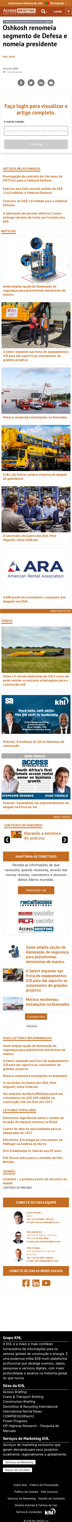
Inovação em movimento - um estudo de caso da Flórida (40, 841)
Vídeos (6, 621)
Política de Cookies (26, 1491)
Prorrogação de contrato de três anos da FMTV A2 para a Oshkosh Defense (32, 178)
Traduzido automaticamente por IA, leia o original (28, 21)
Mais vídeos (62, 817)
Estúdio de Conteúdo (51, 1498)
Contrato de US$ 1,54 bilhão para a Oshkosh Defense (35, 203)
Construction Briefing (19, 1401)
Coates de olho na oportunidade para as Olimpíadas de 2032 (32, 1140)
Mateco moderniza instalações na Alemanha (35, 417)
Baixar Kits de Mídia (17, 1470)
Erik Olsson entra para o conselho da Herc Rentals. (33, 1169)
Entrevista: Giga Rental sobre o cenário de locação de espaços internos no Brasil (33, 1129)
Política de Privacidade (44, 1485)
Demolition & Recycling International (30, 1406)
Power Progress (15, 1421)
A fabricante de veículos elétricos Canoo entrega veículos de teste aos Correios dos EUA (34, 217)
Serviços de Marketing (19, 1462)
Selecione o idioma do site (25, 3)
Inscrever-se (36, 900)
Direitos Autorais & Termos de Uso (36, 1505)
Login (57, 11)
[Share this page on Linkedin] (41, 82)
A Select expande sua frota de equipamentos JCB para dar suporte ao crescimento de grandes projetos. (36, 355)
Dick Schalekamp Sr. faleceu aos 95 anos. (32, 1160)
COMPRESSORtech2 (18, 1416)
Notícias (8, 231)
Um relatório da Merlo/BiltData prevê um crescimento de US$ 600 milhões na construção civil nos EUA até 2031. (33, 1107)
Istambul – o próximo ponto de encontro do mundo (35, 1191)
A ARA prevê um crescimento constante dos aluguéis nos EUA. (34, 599)
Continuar (36, 144)
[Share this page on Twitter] (31, 82)
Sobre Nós (20, 1485)
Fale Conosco (49, 1491)
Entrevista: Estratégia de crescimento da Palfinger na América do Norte (32, 1151)
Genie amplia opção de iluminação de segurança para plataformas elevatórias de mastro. (34, 290)
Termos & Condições (29, 1512)
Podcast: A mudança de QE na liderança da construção (33, 743)
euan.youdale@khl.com (46, 1232)
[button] (65, 844)
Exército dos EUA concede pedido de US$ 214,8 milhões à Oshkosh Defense (33, 190)
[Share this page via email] (51, 82)
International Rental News (22, 1411)
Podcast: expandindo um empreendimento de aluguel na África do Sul (36, 805)
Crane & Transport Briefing (23, 1397)
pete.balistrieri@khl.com (47, 1251)
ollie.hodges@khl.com (46, 1270)
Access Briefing (14, 1392)
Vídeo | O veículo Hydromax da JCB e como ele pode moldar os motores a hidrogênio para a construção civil (36, 680)
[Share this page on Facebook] (21, 82)
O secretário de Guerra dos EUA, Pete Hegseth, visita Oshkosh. (29, 537)
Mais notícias (60, 611)
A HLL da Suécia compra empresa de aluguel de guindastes (35, 476)
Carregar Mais (36, 1026)
